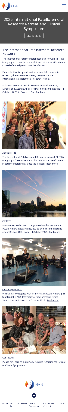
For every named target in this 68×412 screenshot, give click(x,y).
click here (14, 361)
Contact (62, 403)
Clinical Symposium (12, 289)
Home (5, 403)
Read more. (41, 92)
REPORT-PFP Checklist (48, 404)
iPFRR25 (6, 221)
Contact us (8, 357)
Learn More (34, 35)
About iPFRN (9, 152)
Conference (22, 403)
